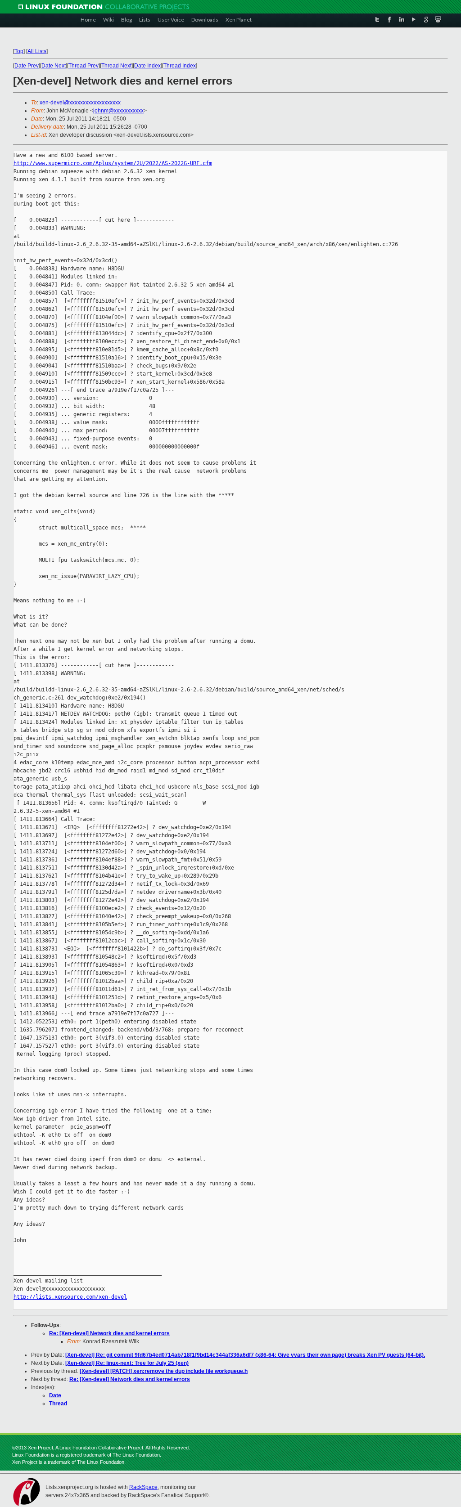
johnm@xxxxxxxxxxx (118, 111)
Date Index (147, 66)
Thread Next (116, 66)
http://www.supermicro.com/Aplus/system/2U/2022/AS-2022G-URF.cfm (113, 163)
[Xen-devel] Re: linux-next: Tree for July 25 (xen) (127, 1363)
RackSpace (143, 1487)
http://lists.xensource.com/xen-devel (70, 1297)
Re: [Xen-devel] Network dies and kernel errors (109, 1333)
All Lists (36, 51)
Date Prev (26, 66)
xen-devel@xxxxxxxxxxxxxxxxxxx (80, 102)
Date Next (53, 66)
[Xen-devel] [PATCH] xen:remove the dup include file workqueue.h (164, 1371)
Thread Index (179, 66)
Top (18, 51)
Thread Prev (83, 66)
